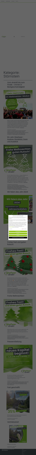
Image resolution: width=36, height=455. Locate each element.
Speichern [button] (18, 233)
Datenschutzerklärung (11, 226)
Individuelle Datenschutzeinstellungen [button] (18, 237)
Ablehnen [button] (18, 235)
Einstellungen (10, 227)
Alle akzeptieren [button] (18, 231)
